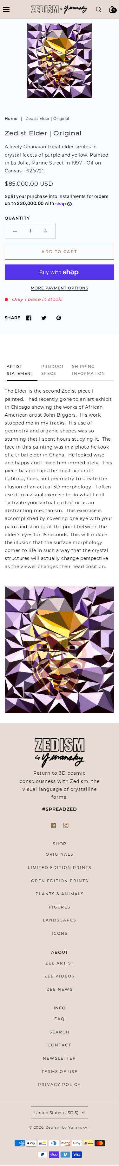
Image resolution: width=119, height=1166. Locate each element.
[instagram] (66, 825)
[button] (6, 9)
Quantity (17, 218)
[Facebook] (28, 317)
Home (11, 118)
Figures (59, 907)
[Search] (99, 9)
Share (12, 317)
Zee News (60, 989)
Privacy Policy (59, 1084)
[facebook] (53, 825)
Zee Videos (59, 976)
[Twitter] (43, 317)
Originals (59, 854)
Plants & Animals (60, 893)
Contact (59, 1045)
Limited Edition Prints (59, 867)
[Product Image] (59, 60)
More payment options (59, 288)
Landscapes (59, 920)
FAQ (59, 1018)
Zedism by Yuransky (66, 1127)
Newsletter (59, 1058)
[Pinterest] (58, 317)
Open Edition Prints (59, 880)
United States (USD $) (56, 1112)
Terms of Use (60, 1071)
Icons (60, 933)
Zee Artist (59, 963)
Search (60, 1032)
